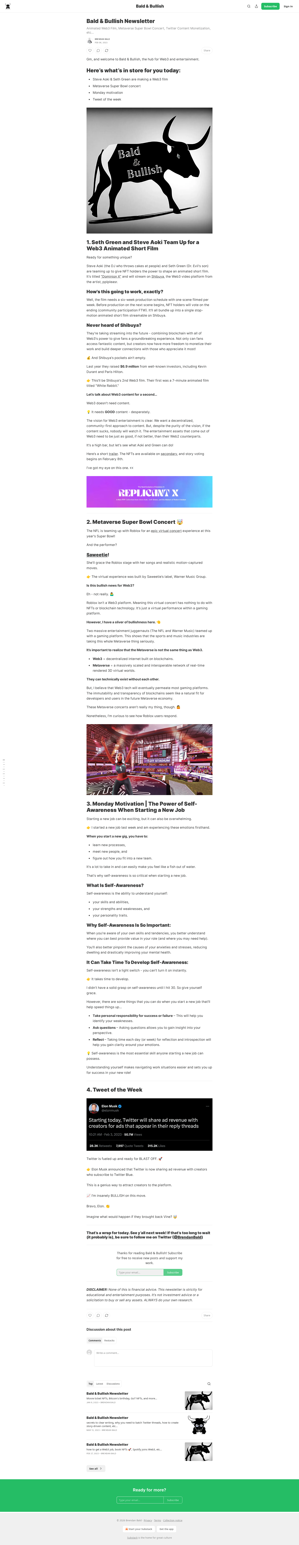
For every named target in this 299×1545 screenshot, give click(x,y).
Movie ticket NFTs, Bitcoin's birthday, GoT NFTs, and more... (122, 1398)
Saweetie (97, 554)
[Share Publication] (256, 6)
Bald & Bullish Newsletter (107, 1394)
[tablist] (101, 1340)
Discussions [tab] (113, 1383)
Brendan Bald (102, 39)
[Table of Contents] (3, 772)
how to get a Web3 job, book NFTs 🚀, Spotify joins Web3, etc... (124, 1449)
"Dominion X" (111, 277)
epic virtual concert (166, 531)
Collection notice (172, 1520)
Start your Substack (140, 1529)
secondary (169, 454)
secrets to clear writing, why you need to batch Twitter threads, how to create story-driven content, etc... (132, 1424)
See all (93, 1468)
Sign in (288, 6)
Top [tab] (91, 1383)
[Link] (81, 70)
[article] (149, 1400)
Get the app (167, 1529)
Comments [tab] (95, 1340)
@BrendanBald (187, 1237)
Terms (157, 1520)
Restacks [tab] (109, 1340)
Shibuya (157, 277)
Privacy (148, 1520)
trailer (113, 454)
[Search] (248, 6)
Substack (132, 1537)
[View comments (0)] (98, 50)
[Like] (90, 50)
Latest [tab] (99, 1383)
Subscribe (270, 6)
